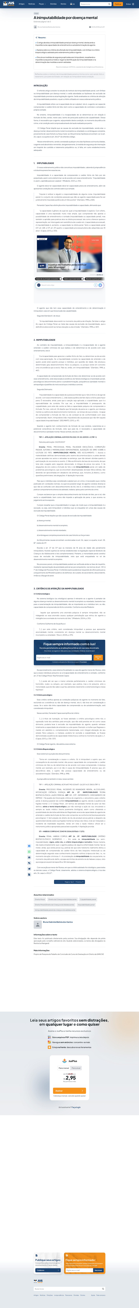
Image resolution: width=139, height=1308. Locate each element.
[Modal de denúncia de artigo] (29, 869)
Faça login (76, 1107)
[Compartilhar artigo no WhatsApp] (29, 852)
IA (74, 4)
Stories (63, 4)
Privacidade (83, 662)
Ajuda (93, 1295)
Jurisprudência (59, 1295)
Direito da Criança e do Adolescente (62, 899)
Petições (50, 1295)
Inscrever (98, 657)
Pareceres (68, 1295)
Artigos (21, 4)
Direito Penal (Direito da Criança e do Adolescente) (54, 905)
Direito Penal (40, 899)
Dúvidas (53, 4)
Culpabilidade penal (88, 899)
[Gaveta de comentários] (29, 863)
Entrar (128, 4)
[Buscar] (109, 4)
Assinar (59, 1090)
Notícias (31, 4)
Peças (41, 4)
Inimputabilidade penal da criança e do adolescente (55, 910)
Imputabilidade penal (86, 905)
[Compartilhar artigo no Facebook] (29, 846)
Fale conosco (100, 1295)
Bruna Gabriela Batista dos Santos (58, 922)
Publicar (118, 4)
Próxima (79, 882)
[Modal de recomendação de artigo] (29, 857)
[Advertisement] (69, 981)
